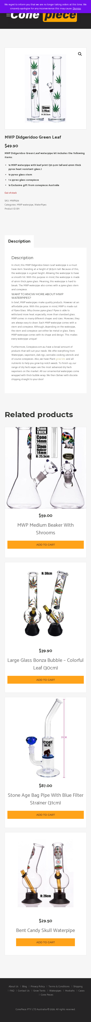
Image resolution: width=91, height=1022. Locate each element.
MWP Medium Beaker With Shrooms (45, 529)
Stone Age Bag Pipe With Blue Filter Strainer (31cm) (45, 799)
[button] (80, 54)
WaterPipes (40, 205)
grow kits (60, 359)
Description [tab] (19, 241)
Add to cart (45, 544)
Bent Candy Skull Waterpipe (45, 930)
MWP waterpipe (25, 205)
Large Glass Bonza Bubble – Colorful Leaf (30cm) (45, 664)
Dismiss (77, 9)
